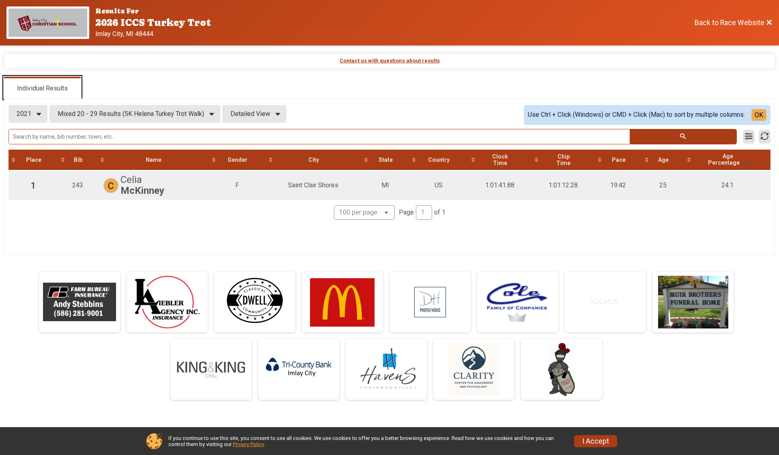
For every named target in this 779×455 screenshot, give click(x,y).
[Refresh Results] (764, 137)
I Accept (595, 441)
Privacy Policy (248, 444)
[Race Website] (50, 22)
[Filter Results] (749, 137)
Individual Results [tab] (42, 88)
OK (759, 115)
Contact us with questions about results (390, 61)
